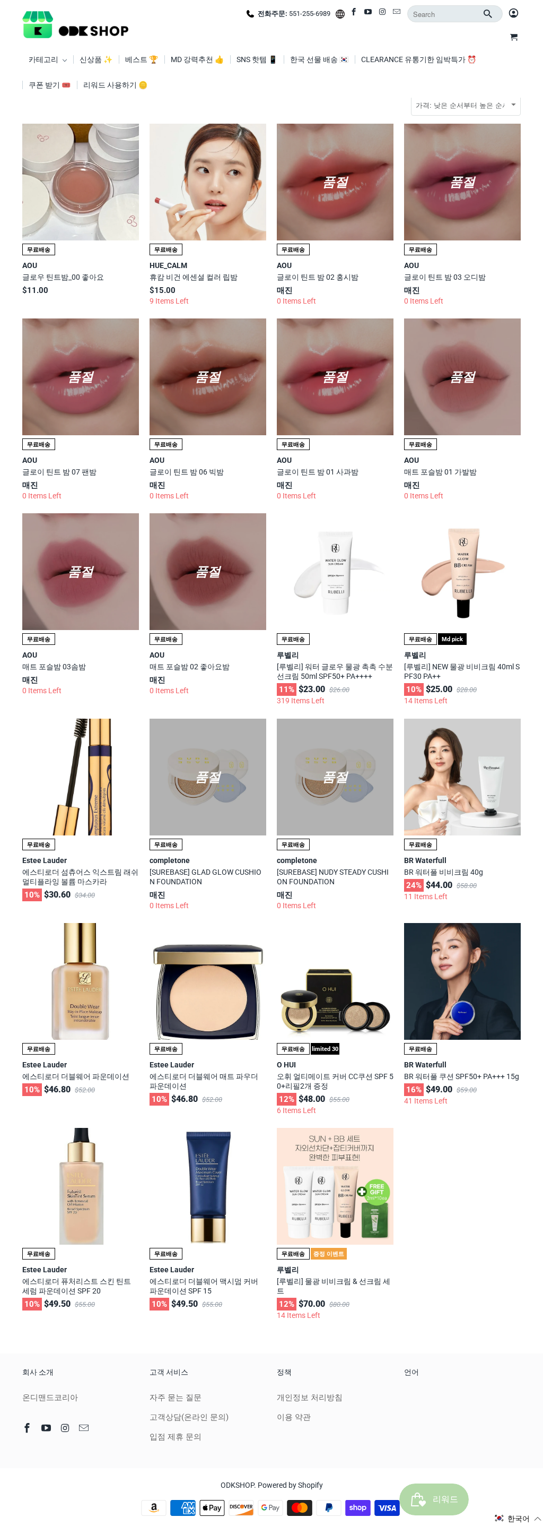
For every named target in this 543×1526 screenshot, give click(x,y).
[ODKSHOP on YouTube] (368, 13)
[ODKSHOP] (75, 23)
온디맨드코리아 (50, 1397)
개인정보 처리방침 (310, 1397)
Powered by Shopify (290, 1485)
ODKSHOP (237, 1485)
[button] (518, 1518)
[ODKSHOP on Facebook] (354, 13)
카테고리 (44, 59)
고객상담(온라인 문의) (189, 1417)
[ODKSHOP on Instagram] (383, 13)
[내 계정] (513, 13)
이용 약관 (294, 1417)
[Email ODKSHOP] (397, 13)
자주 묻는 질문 (176, 1397)
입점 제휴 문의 (176, 1437)
